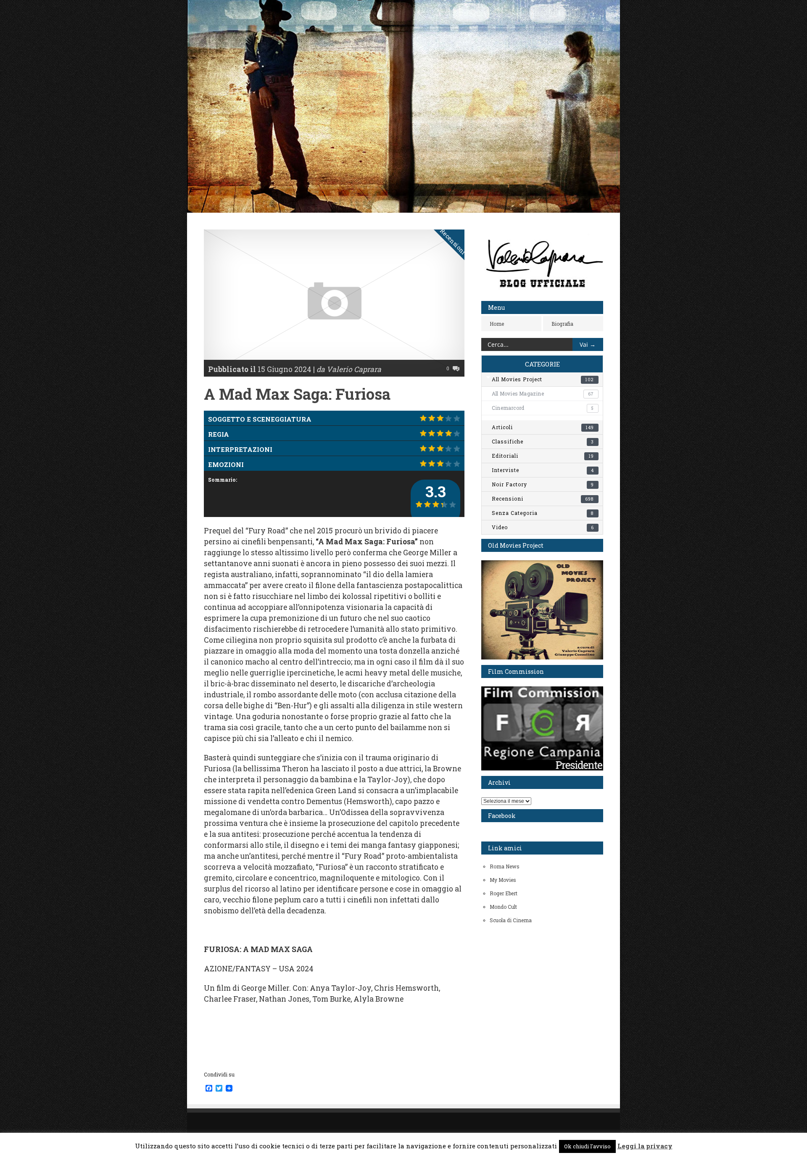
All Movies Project (543, 379)
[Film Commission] (542, 768)
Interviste (543, 470)
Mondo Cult (503, 906)
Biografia (562, 323)
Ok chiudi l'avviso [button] (587, 1146)
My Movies (503, 879)
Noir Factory (543, 484)
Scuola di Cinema (511, 920)
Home (497, 323)
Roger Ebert (503, 893)
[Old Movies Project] (542, 657)
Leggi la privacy (644, 1146)
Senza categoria (543, 512)
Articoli (543, 427)
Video (543, 527)
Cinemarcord (542, 407)
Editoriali (543, 455)
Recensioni (453, 241)
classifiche (543, 441)
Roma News (505, 866)
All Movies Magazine (542, 393)
